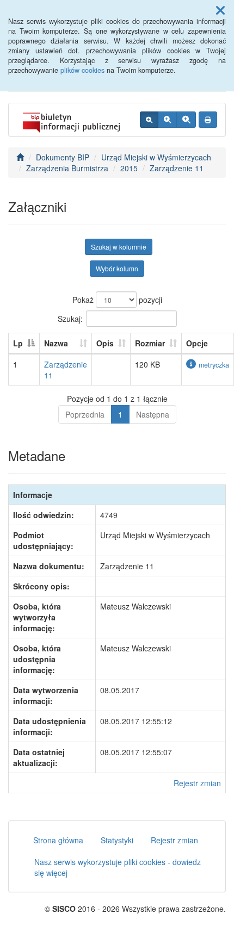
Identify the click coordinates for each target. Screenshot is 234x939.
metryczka (214, 365)
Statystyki (117, 840)
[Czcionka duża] (186, 119)
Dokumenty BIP (62, 157)
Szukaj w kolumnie (118, 246)
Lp (18, 343)
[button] (220, 10)
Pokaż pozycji (117, 299)
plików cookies (82, 70)
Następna (152, 414)
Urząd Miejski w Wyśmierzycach (156, 157)
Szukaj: (70, 318)
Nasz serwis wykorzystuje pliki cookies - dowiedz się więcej (117, 867)
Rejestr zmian (197, 783)
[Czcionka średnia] (167, 119)
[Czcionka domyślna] (149, 119)
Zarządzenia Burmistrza (67, 168)
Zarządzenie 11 (177, 168)
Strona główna (58, 840)
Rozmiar (150, 343)
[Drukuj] (208, 119)
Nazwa (56, 343)
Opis (105, 343)
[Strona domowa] (20, 157)
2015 (129, 168)
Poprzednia (84, 414)
